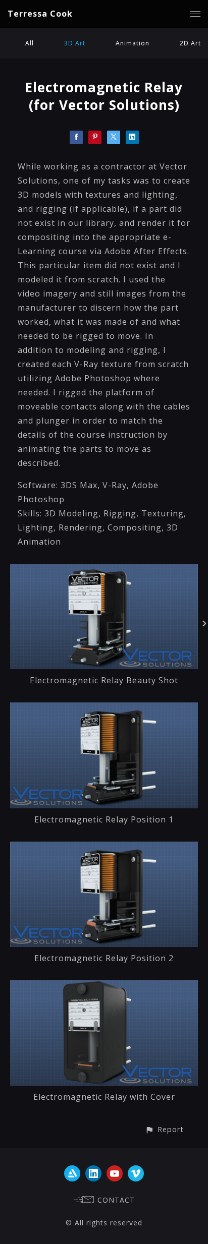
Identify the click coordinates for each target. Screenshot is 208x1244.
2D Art (190, 43)
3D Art (74, 43)
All (29, 43)
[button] (164, 1129)
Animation (132, 43)
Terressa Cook (40, 13)
